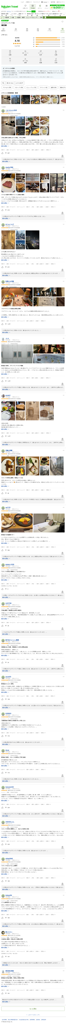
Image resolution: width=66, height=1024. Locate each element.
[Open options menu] (64, 110)
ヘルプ (22, 2)
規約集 (38, 1019)
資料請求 (43, 1019)
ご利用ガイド (29, 2)
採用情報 (32, 1019)
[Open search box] (3, 83)
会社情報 (4, 1019)
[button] (5, 99)
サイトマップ (36, 2)
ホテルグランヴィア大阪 (8, 23)
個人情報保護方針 (13, 1019)
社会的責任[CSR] (23, 1019)
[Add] (62, 21)
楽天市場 (53, 2)
